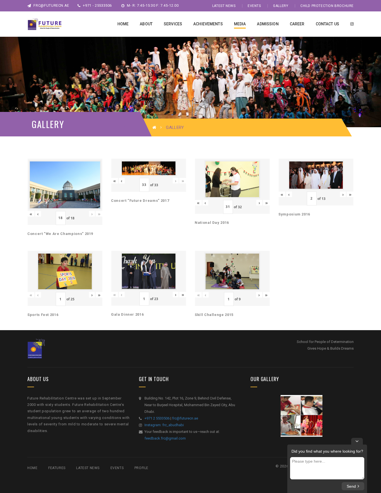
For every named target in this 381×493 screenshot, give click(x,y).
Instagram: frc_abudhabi (164, 425)
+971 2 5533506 (157, 418)
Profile (141, 468)
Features (57, 468)
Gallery (280, 6)
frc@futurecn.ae (51, 5)
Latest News (224, 6)
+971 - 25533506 (97, 5)
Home (32, 468)
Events (254, 6)
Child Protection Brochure (327, 6)
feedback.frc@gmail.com (165, 438)
